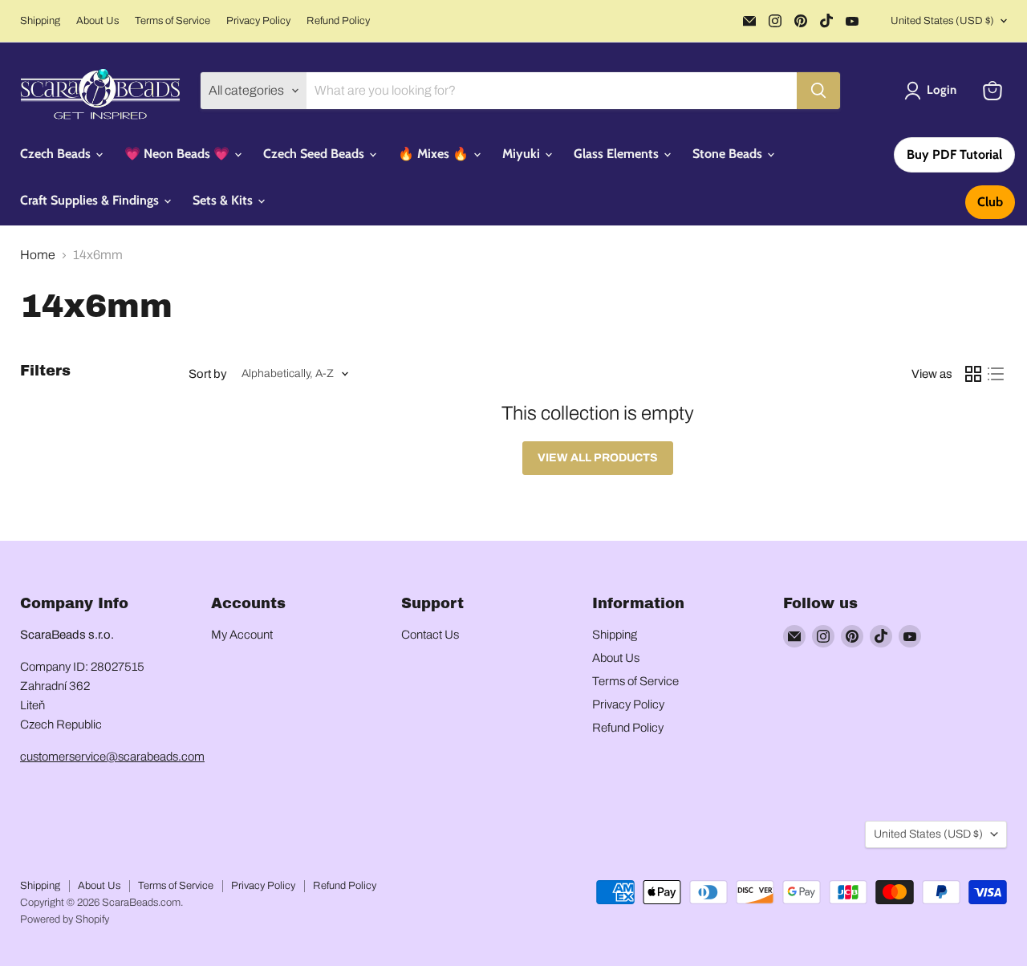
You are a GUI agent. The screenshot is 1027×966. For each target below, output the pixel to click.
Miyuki (522, 153)
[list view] (995, 374)
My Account (242, 634)
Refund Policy (338, 20)
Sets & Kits (224, 200)
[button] (933, 90)
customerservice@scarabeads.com (112, 756)
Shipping (40, 20)
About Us (97, 20)
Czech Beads (57, 153)
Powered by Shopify (64, 919)
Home (37, 255)
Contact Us (430, 634)
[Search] (818, 90)
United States (942, 20)
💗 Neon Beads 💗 (178, 153)
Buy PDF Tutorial (954, 154)
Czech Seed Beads (315, 153)
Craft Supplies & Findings (91, 200)
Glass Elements (618, 153)
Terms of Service (172, 20)
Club (990, 201)
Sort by (208, 373)
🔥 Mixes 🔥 (435, 153)
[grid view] (973, 374)
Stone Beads (728, 153)
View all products (598, 458)
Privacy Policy (258, 20)
